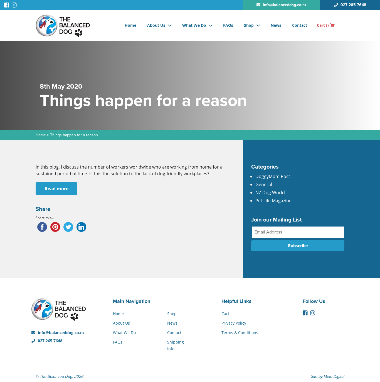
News (276, 25)
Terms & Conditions (239, 332)
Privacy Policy (233, 323)
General (263, 184)
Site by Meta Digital (327, 376)
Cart (323, 25)
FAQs (228, 25)
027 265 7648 (49, 340)
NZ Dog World (270, 192)
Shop (249, 25)
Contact (299, 25)
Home (130, 25)
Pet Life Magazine (273, 201)
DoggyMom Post (272, 176)
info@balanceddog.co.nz (61, 332)
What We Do (194, 25)
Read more (56, 189)
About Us (156, 25)
